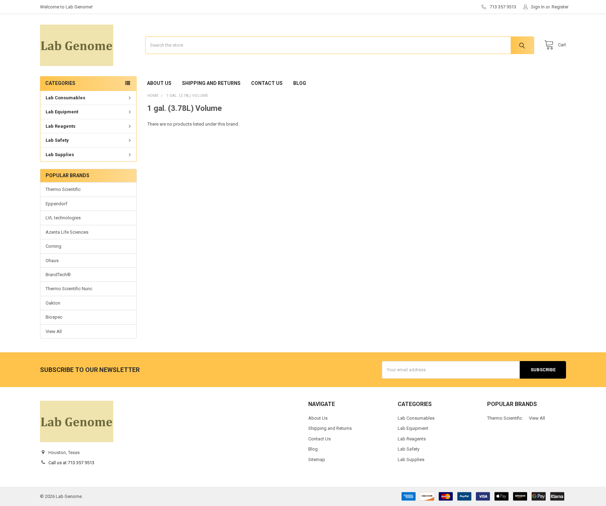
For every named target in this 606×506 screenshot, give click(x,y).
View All (54, 331)
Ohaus (52, 260)
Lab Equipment (62, 111)
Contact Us (267, 83)
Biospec (54, 317)
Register (560, 6)
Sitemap (316, 459)
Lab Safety (57, 140)
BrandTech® (58, 274)
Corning (53, 246)
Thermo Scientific (63, 189)
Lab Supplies (60, 154)
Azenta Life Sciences (67, 232)
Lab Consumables (65, 97)
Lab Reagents (60, 126)
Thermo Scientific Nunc (69, 288)
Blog (299, 83)
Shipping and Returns (211, 83)
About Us (159, 83)
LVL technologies (63, 217)
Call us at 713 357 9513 (71, 462)
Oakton (53, 303)
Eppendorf (56, 203)
